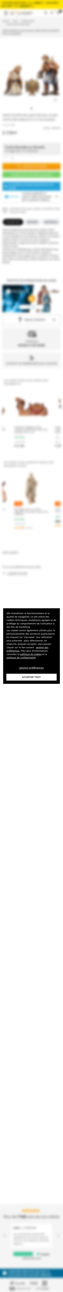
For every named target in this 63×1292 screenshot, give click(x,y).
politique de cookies (31, 654)
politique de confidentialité (21, 657)
